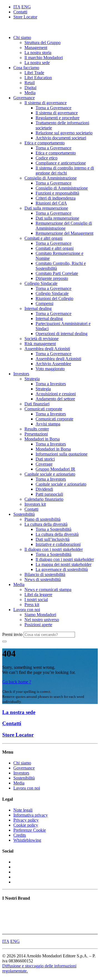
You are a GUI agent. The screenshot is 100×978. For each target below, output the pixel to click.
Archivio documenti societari (61, 137)
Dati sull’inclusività (52, 539)
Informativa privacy (30, 815)
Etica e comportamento (44, 143)
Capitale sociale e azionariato (49, 474)
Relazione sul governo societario (64, 132)
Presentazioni (36, 434)
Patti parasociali (49, 494)
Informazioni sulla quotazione (62, 454)
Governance (24, 97)
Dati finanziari (36, 403)
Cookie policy (25, 825)
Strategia (32, 378)
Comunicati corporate (43, 408)
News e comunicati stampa (47, 589)
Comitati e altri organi (43, 238)
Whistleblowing (27, 840)
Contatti (20, 11)
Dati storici (45, 459)
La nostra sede (37, 62)
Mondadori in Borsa (42, 439)
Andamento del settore (55, 398)
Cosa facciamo (26, 67)
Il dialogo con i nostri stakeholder (53, 549)
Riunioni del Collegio (54, 298)
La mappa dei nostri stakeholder (63, 564)
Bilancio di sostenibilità (44, 574)
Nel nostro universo (41, 619)
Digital (30, 87)
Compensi (44, 303)
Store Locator (25, 16)
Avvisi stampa (48, 424)
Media (30, 92)
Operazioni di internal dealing (62, 333)
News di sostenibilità (42, 579)
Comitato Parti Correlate (57, 273)
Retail (29, 82)
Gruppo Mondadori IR (55, 469)
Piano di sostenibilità (42, 519)
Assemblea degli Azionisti (47, 348)
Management (35, 47)
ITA (16, 6)
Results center (36, 429)
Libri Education (38, 77)
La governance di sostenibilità (62, 569)
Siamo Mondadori (40, 614)
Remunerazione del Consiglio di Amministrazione (64, 226)
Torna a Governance (53, 107)
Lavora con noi (26, 609)
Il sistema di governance (45, 102)
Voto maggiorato (50, 368)
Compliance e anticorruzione (61, 163)
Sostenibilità (24, 514)
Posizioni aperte (38, 624)
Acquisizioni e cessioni (56, 393)
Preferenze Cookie (29, 830)
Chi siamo (22, 37)
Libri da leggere (38, 594)
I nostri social (36, 599)
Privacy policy (26, 820)
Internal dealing (38, 308)
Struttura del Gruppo (42, 42)
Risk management (40, 343)
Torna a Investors (51, 383)
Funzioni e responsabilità (57, 193)
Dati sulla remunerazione (46, 208)
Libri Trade (34, 72)
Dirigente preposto (52, 278)
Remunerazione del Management (64, 233)
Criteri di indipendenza (56, 198)
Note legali (22, 810)
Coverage (44, 464)
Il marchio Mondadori (43, 57)
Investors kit (35, 504)
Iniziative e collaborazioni (58, 544)
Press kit (31, 604)
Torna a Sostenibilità (53, 529)
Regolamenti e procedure (57, 117)
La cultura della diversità (46, 524)
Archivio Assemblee (53, 363)
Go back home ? (16, 681)
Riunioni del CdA (51, 203)
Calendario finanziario (43, 499)
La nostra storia (37, 52)
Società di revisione (41, 338)
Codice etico (47, 158)
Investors (21, 373)
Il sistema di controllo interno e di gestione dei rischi (65, 170)
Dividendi (44, 489)
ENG (26, 6)
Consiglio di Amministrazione (50, 178)
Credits (19, 835)
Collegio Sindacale (41, 283)
